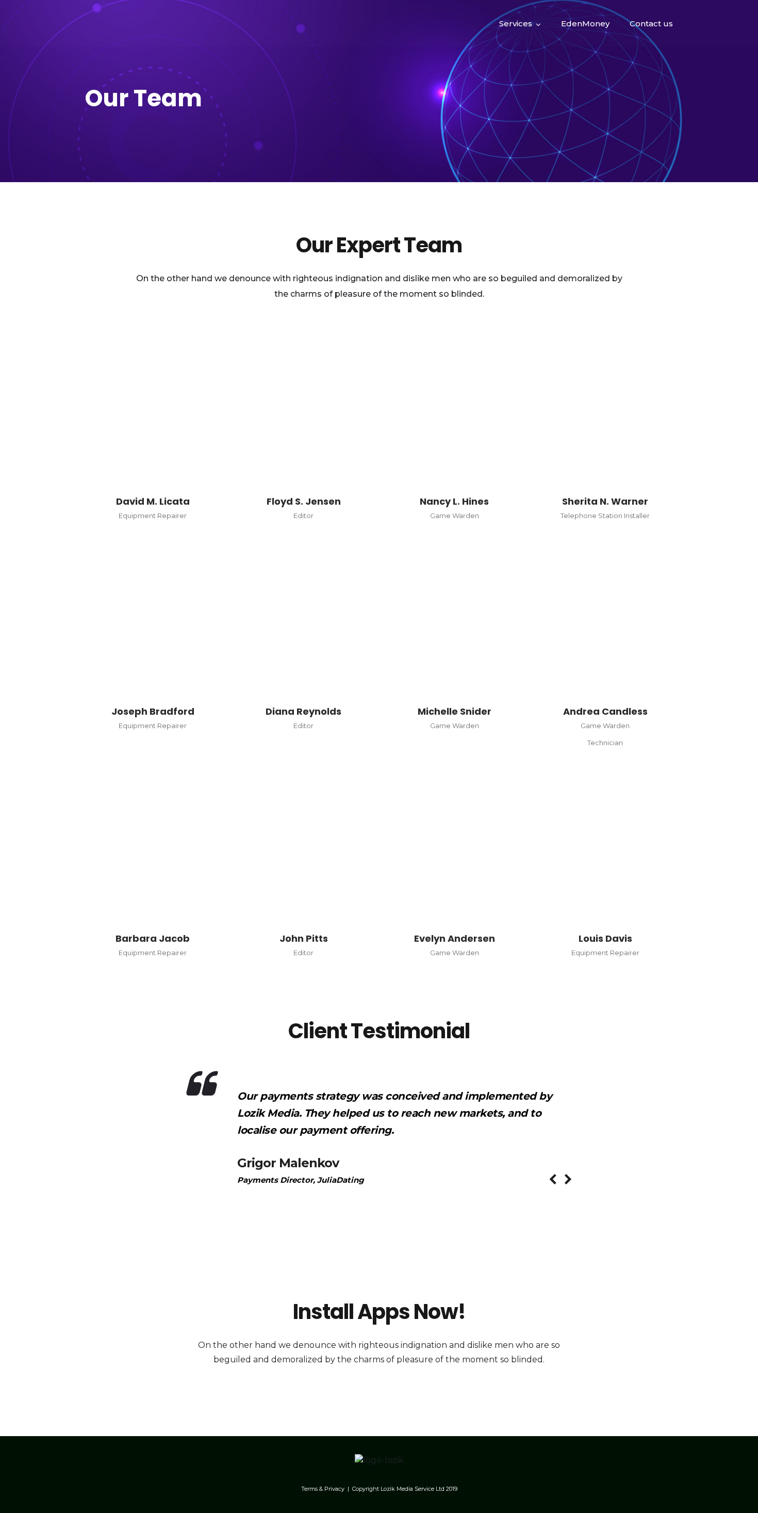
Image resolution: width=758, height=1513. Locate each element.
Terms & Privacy (322, 1488)
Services (515, 23)
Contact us (651, 23)
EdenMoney (585, 23)
